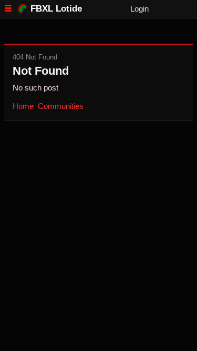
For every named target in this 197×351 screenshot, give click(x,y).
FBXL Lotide (56, 8)
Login (139, 8)
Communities (61, 106)
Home (23, 106)
